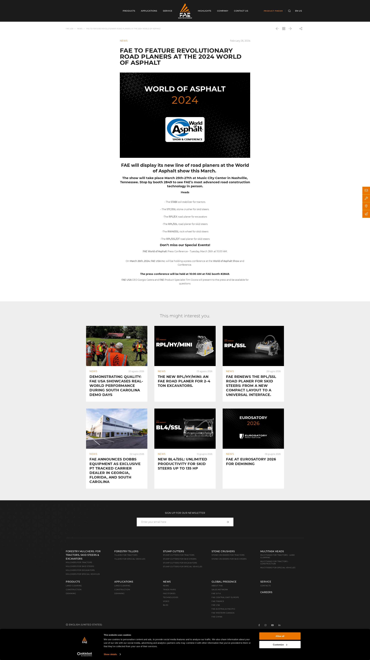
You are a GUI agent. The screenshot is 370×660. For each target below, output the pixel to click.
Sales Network (220, 589)
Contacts (265, 586)
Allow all (280, 636)
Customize (278, 644)
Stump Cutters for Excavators (180, 563)
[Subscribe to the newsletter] (366, 214)
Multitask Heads (272, 551)
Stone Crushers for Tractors (228, 555)
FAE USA (69, 29)
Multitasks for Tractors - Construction (274, 562)
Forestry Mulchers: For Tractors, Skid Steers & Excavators (83, 555)
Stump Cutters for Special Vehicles (182, 566)
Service (265, 582)
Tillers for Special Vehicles (129, 559)
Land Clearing (122, 586)
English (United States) (85, 624)
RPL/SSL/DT (173, 239)
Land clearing (74, 586)
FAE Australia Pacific (223, 609)
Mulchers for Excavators (80, 570)
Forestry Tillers (126, 551)
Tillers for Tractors (125, 555)
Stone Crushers (223, 551)
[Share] (300, 28)
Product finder (273, 11)
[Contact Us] (366, 190)
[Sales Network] (366, 206)
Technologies (170, 597)
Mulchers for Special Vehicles (83, 574)
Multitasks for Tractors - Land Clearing (277, 556)
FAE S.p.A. (216, 593)
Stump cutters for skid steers (179, 559)
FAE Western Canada (223, 613)
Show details (110, 654)
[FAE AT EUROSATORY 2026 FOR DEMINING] (253, 449)
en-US (298, 11)
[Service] (366, 198)
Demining (71, 593)
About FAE (217, 586)
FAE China (217, 617)
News (80, 29)
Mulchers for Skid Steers (80, 566)
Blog (165, 605)
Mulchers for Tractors (79, 562)
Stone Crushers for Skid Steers (229, 559)
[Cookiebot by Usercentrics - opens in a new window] (84, 654)
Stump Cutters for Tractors (178, 555)
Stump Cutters (173, 551)
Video (166, 601)
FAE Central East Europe (225, 597)
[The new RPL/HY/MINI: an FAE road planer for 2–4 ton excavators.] (185, 364)
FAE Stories (169, 593)
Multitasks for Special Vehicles (277, 567)
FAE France (218, 601)
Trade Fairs (169, 589)
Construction (73, 589)
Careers (266, 592)
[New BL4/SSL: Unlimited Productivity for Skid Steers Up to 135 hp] (185, 449)
